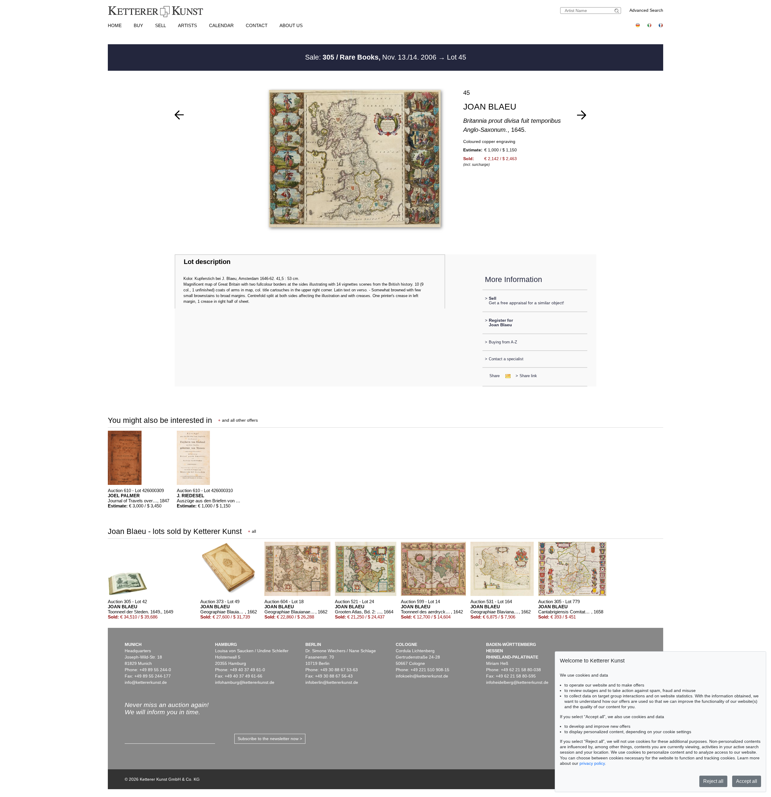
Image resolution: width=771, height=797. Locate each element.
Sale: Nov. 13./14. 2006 (371, 57)
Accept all (746, 781)
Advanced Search (646, 10)
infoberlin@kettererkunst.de (331, 682)
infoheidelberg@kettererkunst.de (517, 682)
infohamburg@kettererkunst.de (244, 682)
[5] (179, 114)
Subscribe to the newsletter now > (270, 738)
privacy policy (592, 763)
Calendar (221, 25)
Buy (138, 25)
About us (291, 25)
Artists (187, 25)
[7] (581, 114)
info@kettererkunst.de (146, 682)
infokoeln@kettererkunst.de (422, 676)
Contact (256, 25)
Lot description (207, 261)
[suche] (617, 10)
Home (115, 25)
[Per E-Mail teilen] (506, 376)
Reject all (713, 781)
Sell (160, 25)
